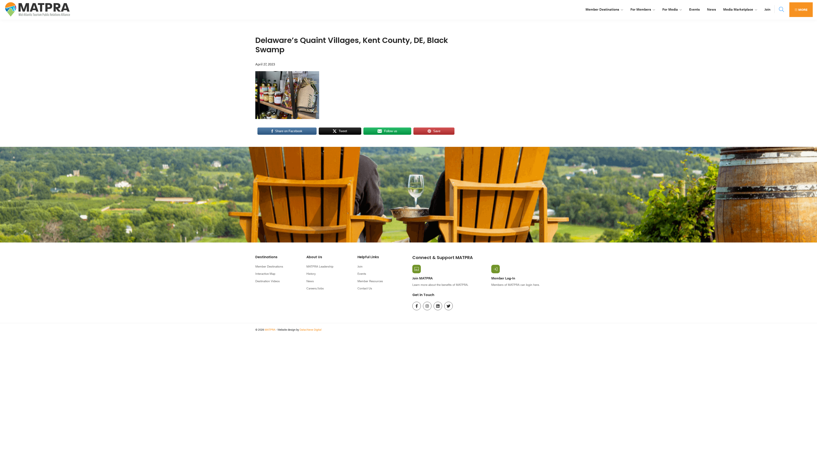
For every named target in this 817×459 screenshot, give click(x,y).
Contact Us (364, 288)
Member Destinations (269, 266)
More (802, 9)
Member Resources (370, 281)
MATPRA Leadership (319, 266)
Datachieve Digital (310, 329)
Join (360, 266)
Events (361, 273)
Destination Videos (267, 281)
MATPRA (270, 329)
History (311, 273)
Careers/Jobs (315, 288)
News (310, 281)
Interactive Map (265, 273)
